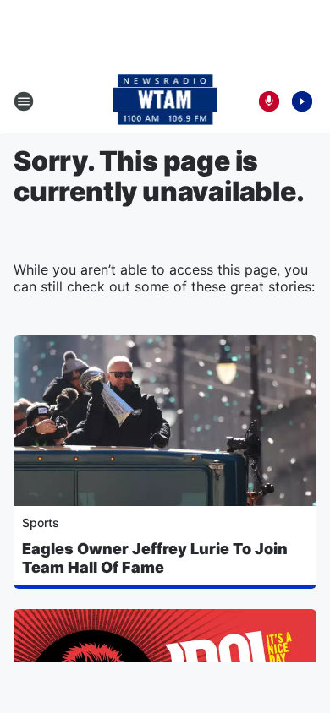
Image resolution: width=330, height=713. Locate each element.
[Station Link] (165, 101)
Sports (40, 522)
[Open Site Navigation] (24, 101)
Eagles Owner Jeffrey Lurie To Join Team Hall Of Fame (155, 558)
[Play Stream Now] (302, 101)
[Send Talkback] (269, 101)
